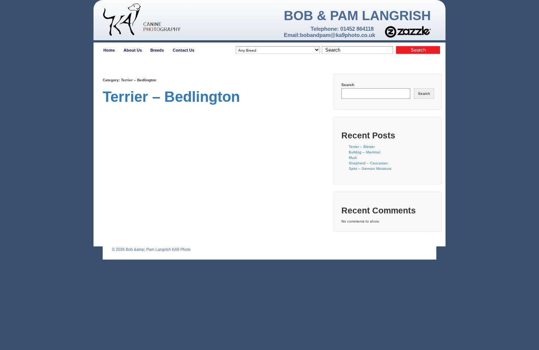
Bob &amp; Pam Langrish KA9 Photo (158, 249)
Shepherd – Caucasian (368, 163)
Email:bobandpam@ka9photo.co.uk (329, 35)
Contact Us (183, 50)
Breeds (157, 50)
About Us (133, 50)
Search (347, 85)
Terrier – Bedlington (171, 97)
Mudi (353, 158)
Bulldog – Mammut (364, 152)
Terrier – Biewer (362, 147)
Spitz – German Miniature (370, 169)
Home (109, 50)
